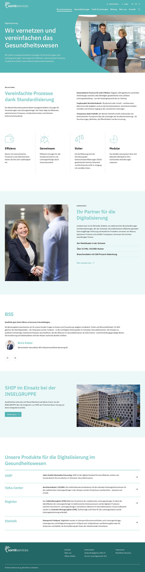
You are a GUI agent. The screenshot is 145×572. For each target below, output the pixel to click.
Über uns (123, 9)
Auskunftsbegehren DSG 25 (95, 553)
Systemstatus (114, 4)
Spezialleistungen (82, 9)
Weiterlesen (12, 414)
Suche (139, 9)
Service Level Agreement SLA (95, 556)
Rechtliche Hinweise (123, 553)
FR (136, 4)
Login (126, 4)
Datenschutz (89, 550)
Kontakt (132, 9)
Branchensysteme (64, 9)
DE (132, 4)
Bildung (113, 9)
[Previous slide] (8, 358)
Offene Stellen (70, 556)
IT (139, 4)
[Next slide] (15, 358)
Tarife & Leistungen (100, 9)
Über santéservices (84, 263)
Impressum (120, 550)
